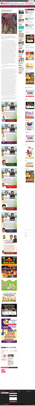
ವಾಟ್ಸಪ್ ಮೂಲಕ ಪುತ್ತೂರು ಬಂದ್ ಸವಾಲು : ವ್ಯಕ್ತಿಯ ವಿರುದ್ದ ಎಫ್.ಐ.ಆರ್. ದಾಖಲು (21, 30)
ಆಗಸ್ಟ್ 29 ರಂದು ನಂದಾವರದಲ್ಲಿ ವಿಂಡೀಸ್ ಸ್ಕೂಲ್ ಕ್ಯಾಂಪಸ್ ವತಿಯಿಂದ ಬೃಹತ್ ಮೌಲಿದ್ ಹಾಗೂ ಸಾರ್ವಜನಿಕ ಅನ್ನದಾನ (21, 38)
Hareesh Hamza (6, 404)
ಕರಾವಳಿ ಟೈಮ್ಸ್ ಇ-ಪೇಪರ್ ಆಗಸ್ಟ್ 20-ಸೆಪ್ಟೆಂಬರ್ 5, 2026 (21, 71)
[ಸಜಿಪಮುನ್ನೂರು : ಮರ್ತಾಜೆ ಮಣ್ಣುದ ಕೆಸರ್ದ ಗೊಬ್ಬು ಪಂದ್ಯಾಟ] (21, 20)
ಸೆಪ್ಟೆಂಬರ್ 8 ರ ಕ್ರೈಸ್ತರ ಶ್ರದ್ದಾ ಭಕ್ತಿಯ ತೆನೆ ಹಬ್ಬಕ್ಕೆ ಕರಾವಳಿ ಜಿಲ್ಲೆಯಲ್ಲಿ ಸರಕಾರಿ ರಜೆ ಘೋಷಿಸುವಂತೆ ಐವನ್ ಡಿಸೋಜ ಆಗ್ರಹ (21, 63)
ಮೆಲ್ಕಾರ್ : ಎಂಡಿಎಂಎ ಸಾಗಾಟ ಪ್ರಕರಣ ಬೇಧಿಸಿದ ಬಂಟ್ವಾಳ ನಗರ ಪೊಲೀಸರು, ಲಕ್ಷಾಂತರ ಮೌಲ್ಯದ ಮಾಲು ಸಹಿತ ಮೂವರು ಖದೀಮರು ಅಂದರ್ (31, 25)
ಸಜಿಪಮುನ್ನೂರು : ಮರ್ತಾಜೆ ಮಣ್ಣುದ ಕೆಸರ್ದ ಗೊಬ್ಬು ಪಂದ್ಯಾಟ (21, 23)
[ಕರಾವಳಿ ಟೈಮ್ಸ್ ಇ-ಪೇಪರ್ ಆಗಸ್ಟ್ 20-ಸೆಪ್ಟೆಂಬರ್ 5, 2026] (21, 67)
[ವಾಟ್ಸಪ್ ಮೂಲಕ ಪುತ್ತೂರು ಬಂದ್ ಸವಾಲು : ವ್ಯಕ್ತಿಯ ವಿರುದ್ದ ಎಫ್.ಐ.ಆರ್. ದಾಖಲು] (21, 26)
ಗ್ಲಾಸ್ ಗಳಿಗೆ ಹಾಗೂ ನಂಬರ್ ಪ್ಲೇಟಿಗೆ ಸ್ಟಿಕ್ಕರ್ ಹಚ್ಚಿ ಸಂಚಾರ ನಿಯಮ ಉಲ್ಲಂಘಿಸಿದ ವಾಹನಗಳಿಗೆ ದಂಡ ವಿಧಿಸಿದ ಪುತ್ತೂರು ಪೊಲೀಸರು (21, 15)
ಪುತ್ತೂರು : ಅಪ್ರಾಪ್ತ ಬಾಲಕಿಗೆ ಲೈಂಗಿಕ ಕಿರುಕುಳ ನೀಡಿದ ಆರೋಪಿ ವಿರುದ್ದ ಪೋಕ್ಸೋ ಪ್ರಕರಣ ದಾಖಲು (21, 54)
